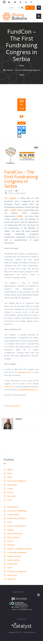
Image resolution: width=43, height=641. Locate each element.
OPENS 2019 (15, 210)
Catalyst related (19, 193)
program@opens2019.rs (28, 389)
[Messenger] (24, 128)
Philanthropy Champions (16, 518)
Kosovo (10, 492)
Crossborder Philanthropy (17, 511)
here (11, 324)
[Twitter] (19, 132)
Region (10, 477)
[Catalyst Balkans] (15, 2)
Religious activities (14, 556)
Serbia (10, 193)
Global (9, 473)
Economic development (16, 526)
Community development (17, 552)
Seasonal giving (13, 560)
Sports (9, 567)
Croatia (10, 488)
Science (10, 541)
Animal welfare (13, 507)
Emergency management (17, 571)
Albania (10, 469)
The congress (10, 198)
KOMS (19, 216)
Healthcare (11, 579)
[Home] (14, 16)
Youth (9, 522)
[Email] (19, 135)
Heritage (10, 530)
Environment (12, 575)
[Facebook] (19, 128)
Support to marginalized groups (19, 549)
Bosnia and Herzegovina (16, 481)
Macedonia (11, 496)
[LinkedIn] (24, 132)
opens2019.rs (16, 406)
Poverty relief (12, 564)
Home (21, 65)
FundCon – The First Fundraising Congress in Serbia (21, 179)
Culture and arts (13, 537)
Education (11, 545)
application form (24, 372)
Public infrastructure (15, 533)
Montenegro (12, 485)
